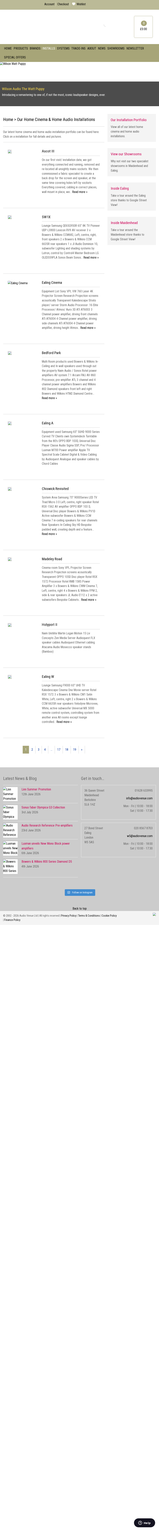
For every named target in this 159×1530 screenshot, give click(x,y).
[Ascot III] (10, 152)
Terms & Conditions (89, 915)
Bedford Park (51, 353)
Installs (48, 48)
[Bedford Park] (10, 354)
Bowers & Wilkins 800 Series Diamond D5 (47, 861)
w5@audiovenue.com (140, 836)
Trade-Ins (78, 48)
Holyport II (49, 624)
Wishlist (81, 4)
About (91, 48)
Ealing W (48, 676)
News (101, 48)
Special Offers (15, 57)
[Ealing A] (10, 424)
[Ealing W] (10, 678)
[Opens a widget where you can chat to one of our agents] (144, 1523)
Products (21, 48)
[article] (53, 175)
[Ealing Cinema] (18, 283)
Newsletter (135, 48)
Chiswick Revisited (55, 488)
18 (66, 749)
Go (102, 24)
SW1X (46, 217)
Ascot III (48, 151)
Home (8, 48)
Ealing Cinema (52, 282)
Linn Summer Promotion (36, 789)
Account (49, 4)
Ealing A (47, 423)
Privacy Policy (68, 915)
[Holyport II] (10, 626)
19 (74, 749)
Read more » (79, 192)
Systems (63, 48)
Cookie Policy (109, 915)
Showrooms (115, 48)
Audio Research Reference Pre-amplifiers (47, 825)
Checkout (63, 4)
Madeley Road (52, 559)
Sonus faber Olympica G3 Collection (43, 807)
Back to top (80, 908)
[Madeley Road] (10, 560)
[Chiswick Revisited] (10, 490)
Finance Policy (12, 920)
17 (58, 749)
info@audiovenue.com (139, 798)
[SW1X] (10, 218)
